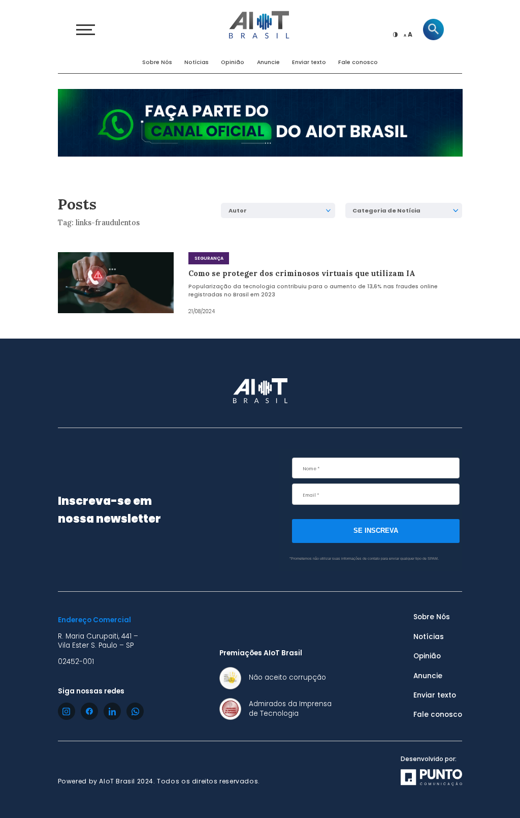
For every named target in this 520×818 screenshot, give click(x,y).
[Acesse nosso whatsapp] (135, 711)
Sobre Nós (157, 62)
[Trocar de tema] (395, 34)
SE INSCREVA (375, 530)
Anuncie (268, 62)
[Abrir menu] (85, 29)
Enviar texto (309, 62)
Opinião (232, 62)
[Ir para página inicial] (260, 24)
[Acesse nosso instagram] (66, 711)
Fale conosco (358, 62)
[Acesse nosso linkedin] (112, 711)
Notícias (196, 62)
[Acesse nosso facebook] (89, 711)
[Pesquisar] (433, 29)
